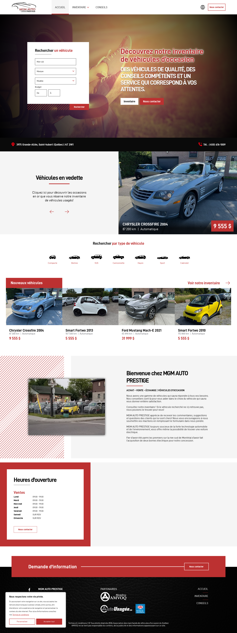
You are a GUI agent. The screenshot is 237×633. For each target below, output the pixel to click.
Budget (38, 87)
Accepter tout (49, 622)
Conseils (101, 7)
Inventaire (79, 7)
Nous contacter (217, 7)
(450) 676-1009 (217, 144)
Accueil (60, 7)
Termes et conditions (20, 615)
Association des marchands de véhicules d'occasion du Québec (141, 623)
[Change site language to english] (203, 7)
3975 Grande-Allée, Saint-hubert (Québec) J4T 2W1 (45, 144)
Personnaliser (22, 622)
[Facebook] (29, 589)
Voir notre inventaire (204, 283)
